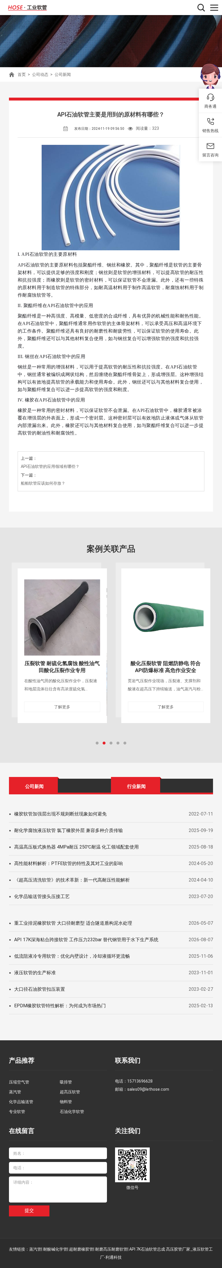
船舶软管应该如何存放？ (43, 483)
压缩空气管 (19, 1082)
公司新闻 (63, 74)
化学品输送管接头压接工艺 (42, 896)
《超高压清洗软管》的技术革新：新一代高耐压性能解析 (72, 880)
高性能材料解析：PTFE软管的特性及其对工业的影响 (68, 863)
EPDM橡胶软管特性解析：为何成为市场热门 (60, 1005)
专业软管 (17, 1111)
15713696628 (140, 1081)
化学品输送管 (21, 1101)
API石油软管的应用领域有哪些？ (50, 466)
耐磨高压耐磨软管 (111, 1249)
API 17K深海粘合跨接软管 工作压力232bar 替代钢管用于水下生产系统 (86, 939)
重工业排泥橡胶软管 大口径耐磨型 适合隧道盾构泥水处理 (73, 923)
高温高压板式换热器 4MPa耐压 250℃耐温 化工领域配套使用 (76, 847)
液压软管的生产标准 (35, 972)
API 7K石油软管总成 (147, 1249)
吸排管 (66, 1082)
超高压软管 (70, 1092)
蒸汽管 (15, 1092)
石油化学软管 (72, 1111)
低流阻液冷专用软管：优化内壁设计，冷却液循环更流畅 (72, 956)
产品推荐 (21, 1060)
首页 (22, 74)
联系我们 (127, 1060)
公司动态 (40, 74)
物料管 (66, 1101)
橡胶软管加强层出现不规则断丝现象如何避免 (60, 814)
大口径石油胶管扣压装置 (39, 989)
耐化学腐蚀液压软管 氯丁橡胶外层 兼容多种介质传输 (68, 830)
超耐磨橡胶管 (81, 1249)
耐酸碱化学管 (55, 1249)
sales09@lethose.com (148, 1089)
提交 (29, 1210)
